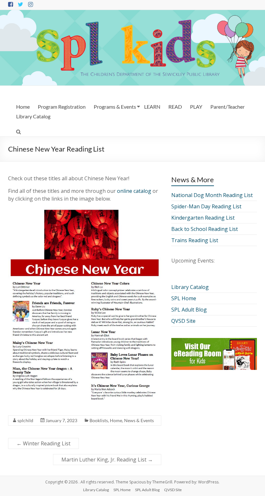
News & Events (139, 420)
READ (175, 107)
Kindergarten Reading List (203, 217)
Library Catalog (33, 116)
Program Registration (62, 107)
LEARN (152, 107)
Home (23, 107)
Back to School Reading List (204, 229)
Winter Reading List (43, 443)
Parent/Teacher (227, 107)
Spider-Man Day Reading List (206, 206)
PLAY (196, 107)
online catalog (134, 190)
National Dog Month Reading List (212, 195)
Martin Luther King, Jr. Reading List (107, 459)
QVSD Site (183, 320)
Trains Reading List (194, 240)
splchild (25, 420)
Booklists (99, 420)
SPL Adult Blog (189, 309)
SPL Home (183, 298)
